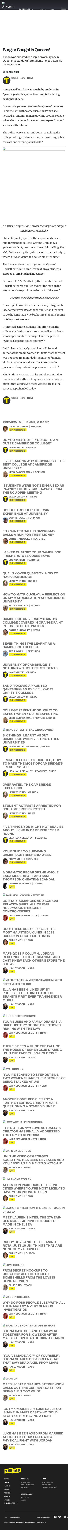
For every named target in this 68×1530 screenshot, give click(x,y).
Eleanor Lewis (18, 497)
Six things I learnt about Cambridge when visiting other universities (31, 739)
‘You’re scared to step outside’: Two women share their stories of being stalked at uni (34, 1078)
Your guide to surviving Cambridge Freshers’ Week (27, 853)
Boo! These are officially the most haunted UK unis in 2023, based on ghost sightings (29, 932)
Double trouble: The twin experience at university (26, 511)
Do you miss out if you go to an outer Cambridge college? (30, 441)
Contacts (46, 1485)
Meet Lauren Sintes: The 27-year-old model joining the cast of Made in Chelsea (32, 1221)
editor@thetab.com (43, 1517)
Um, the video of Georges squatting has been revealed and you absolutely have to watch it (33, 1160)
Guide (52, 718)
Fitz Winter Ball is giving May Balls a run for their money (29, 532)
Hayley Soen (17, 968)
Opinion (31, 447)
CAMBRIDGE (17, 429)
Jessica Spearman (20, 472)
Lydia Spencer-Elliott (23, 915)
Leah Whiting (17, 581)
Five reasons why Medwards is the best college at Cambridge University (34, 464)
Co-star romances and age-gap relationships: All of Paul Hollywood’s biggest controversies (31, 906)
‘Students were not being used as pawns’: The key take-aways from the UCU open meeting (33, 489)
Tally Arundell (18, 605)
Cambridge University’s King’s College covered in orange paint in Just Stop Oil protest (33, 622)
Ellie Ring (15, 1167)
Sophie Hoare (18, 78)
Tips (52, 9)
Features (39, 539)
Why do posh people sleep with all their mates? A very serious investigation (34, 1306)
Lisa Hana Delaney (21, 771)
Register (25, 1498)
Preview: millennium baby (26, 422)
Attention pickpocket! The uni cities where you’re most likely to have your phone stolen (34, 1188)
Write (43, 9)
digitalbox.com (15, 1517)
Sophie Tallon (18, 518)
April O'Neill (17, 651)
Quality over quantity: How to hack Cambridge (30, 575)
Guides (32, 581)
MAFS (31, 968)
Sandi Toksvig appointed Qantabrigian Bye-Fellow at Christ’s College (28, 689)
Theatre (36, 426)
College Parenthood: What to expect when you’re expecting (30, 712)
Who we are (47, 1482)
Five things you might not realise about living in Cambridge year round (33, 830)
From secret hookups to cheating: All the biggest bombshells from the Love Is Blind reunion (29, 1276)
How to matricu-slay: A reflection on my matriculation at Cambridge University (34, 598)
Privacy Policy (27, 1485)
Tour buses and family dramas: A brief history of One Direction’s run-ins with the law (32, 1025)
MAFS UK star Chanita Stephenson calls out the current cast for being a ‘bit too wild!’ (33, 1387)
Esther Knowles (19, 539)
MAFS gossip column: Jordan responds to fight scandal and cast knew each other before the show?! (34, 959)
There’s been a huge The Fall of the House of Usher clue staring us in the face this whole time (32, 1049)
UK (12, 887)
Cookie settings (49, 1487)
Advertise (25, 1482)
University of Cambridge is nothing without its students (30, 666)
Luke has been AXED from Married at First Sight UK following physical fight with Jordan (33, 1437)
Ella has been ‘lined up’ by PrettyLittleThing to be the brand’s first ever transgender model (32, 995)
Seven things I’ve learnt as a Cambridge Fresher (29, 645)
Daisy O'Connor (18, 426)
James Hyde (16, 447)
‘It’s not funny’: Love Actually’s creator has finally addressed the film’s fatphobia (32, 1131)
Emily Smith (16, 940)
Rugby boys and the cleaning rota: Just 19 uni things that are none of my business (32, 1245)
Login (23, 1500)
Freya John (16, 859)
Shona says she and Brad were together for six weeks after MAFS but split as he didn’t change (34, 1334)
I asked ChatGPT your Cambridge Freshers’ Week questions (32, 554)
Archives (25, 1487)
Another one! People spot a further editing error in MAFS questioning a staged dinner (30, 1102)
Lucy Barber (17, 560)
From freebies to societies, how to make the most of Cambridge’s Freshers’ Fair (33, 763)
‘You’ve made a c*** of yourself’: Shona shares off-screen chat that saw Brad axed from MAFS (31, 1359)
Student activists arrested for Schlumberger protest (32, 807)
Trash (44, 1033)
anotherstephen (20, 883)
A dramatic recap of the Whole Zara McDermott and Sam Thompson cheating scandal (31, 876)
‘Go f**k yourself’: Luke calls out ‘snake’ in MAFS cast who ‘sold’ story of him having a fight (33, 1412)
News (30, 78)
